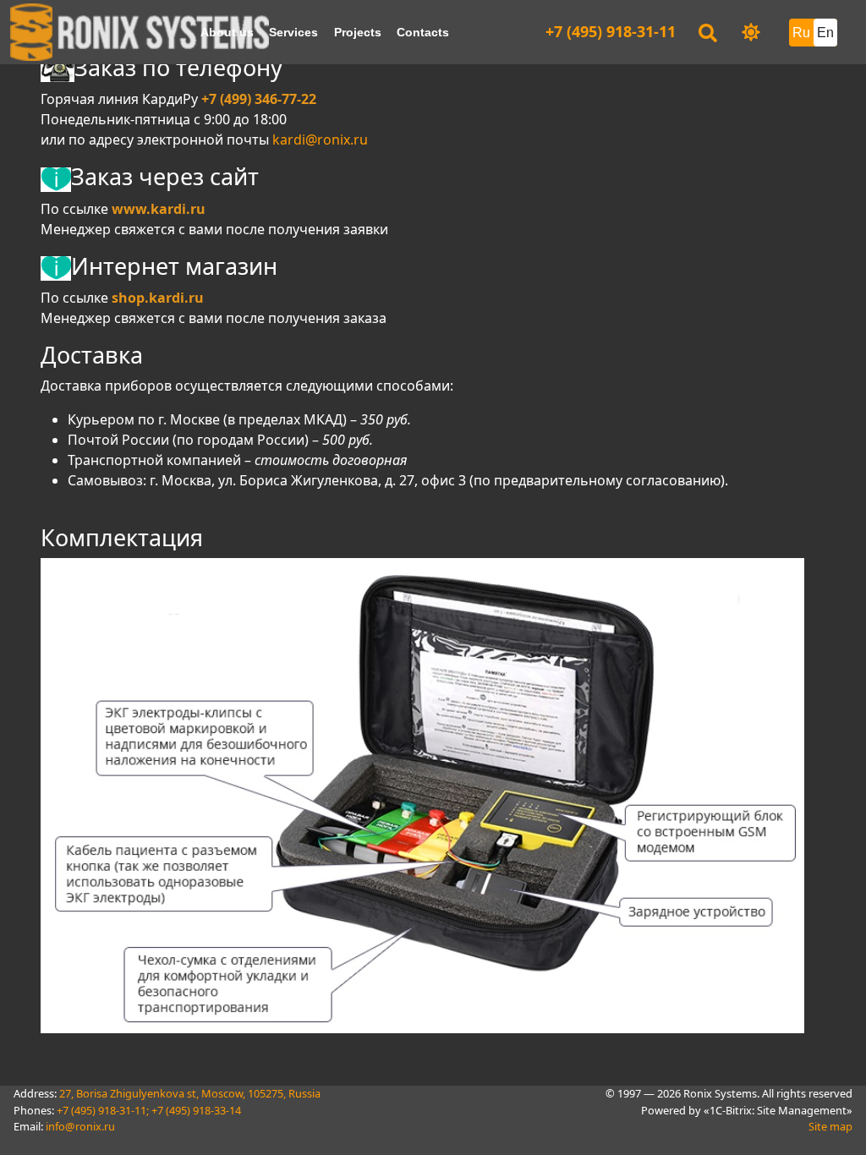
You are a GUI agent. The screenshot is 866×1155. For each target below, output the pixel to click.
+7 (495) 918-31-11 (610, 31)
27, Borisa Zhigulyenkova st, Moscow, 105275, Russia (190, 1093)
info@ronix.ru (80, 1126)
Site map (830, 1126)
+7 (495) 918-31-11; (103, 1110)
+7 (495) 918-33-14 (196, 1110)
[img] (751, 32)
